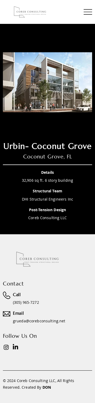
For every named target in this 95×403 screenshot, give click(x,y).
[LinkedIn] (15, 347)
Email (18, 313)
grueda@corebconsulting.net (39, 320)
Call (17, 294)
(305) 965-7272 (26, 302)
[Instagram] (6, 347)
